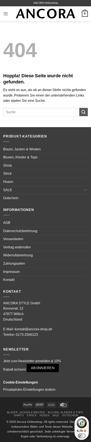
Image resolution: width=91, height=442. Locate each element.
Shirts (7, 165)
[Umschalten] (85, 189)
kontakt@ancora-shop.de (33, 329)
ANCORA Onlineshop (45, 2)
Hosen (8, 182)
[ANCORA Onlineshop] (45, 13)
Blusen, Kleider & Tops (20, 157)
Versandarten (13, 239)
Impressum (11, 271)
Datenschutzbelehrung (20, 231)
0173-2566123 (27, 334)
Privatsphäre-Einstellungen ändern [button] (29, 389)
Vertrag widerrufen (17, 247)
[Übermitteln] (83, 112)
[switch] (81, 436)
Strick (7, 173)
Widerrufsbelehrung (18, 255)
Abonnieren (43, 368)
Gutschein (10, 198)
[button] (5, 13)
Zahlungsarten (14, 263)
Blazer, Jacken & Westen (22, 149)
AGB (6, 222)
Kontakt (9, 280)
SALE (7, 190)
